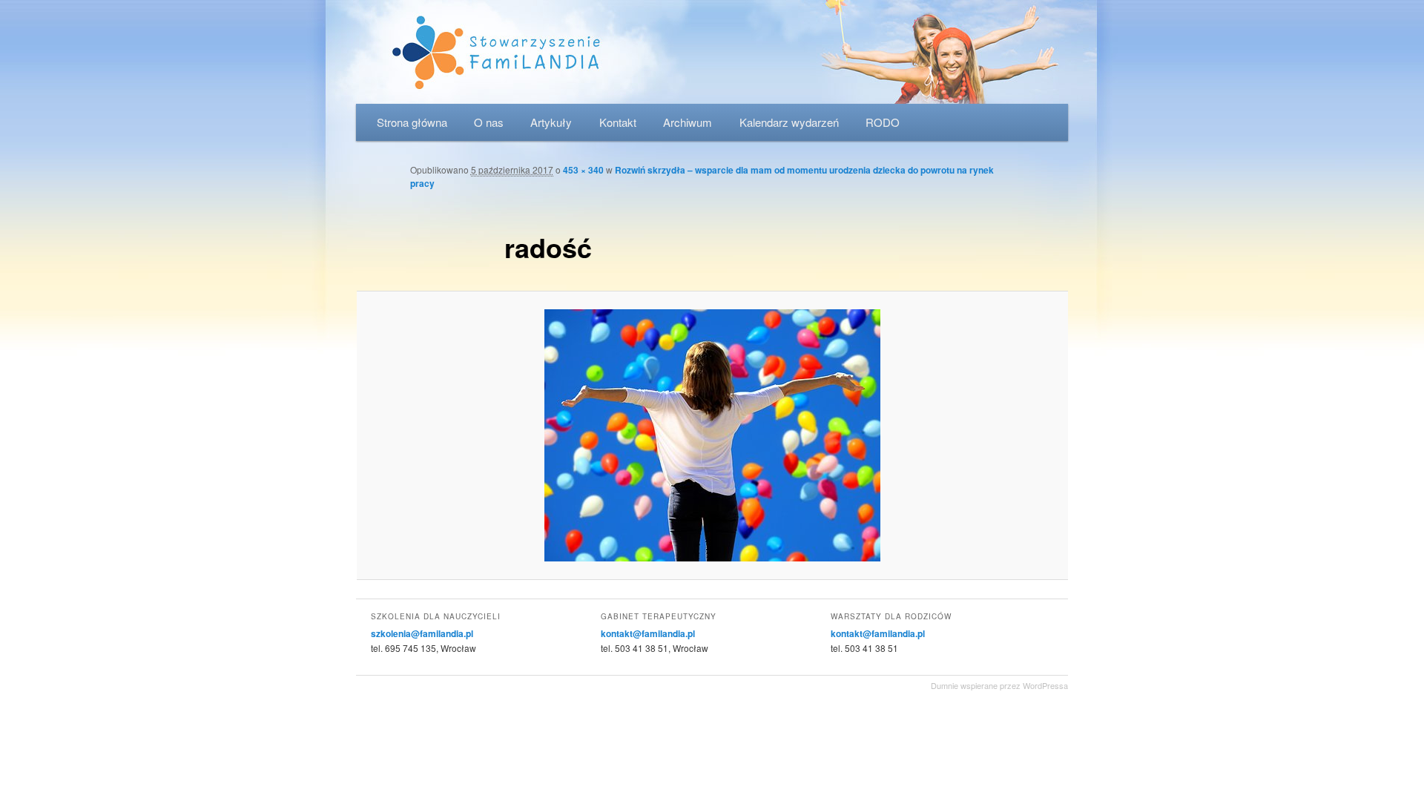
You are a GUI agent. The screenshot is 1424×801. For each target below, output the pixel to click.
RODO (883, 122)
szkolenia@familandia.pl (422, 633)
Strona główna (412, 122)
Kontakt (617, 122)
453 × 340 (583, 170)
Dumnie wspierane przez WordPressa (999, 685)
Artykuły (551, 122)
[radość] (712, 435)
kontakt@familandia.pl (648, 633)
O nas (489, 122)
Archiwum (687, 122)
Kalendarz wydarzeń (789, 122)
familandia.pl (712, 52)
